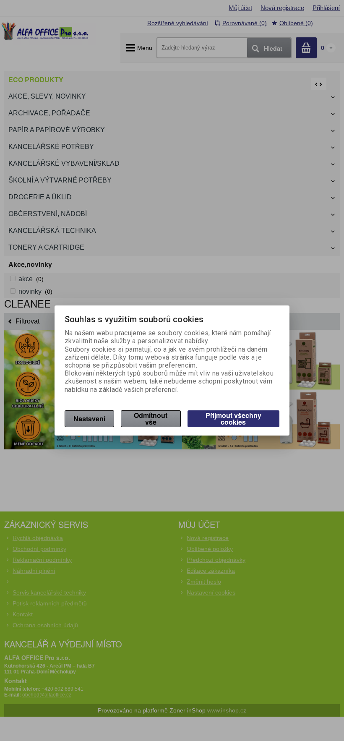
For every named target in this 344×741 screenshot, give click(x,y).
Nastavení (89, 418)
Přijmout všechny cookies (233, 418)
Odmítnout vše (150, 418)
